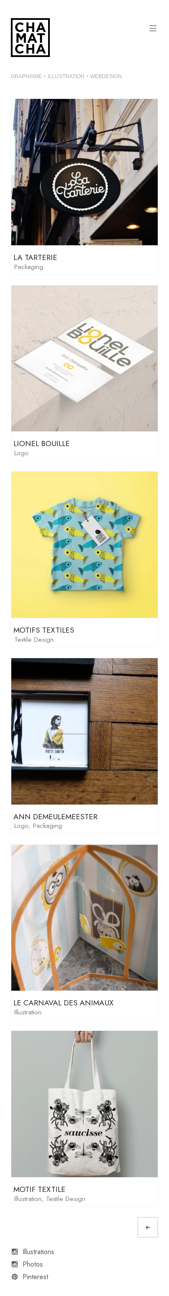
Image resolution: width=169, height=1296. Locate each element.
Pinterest (35, 1276)
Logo (21, 453)
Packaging (28, 267)
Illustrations (38, 1251)
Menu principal (153, 28)
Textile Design (34, 639)
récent (155, 1227)
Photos (33, 1264)
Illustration (28, 1012)
